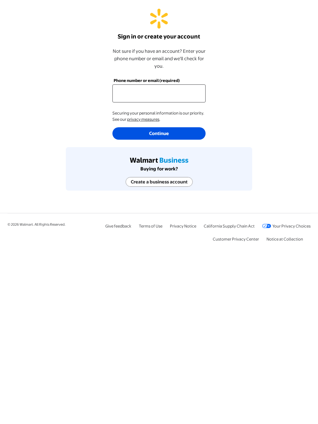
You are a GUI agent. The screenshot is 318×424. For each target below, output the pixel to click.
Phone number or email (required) (147, 80)
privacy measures (143, 119)
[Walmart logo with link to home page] (159, 25)
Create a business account (159, 182)
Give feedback (118, 225)
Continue (159, 133)
